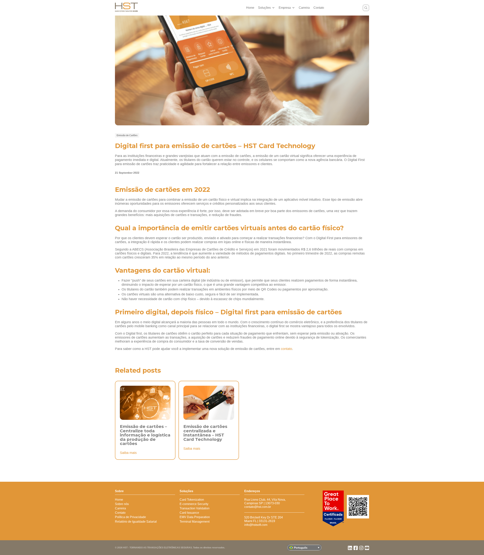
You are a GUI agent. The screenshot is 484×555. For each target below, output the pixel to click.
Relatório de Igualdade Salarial (136, 521)
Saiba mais (128, 453)
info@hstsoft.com (255, 524)
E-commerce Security (194, 504)
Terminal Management (194, 521)
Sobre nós (122, 504)
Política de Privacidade (130, 517)
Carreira (304, 7)
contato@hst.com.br (257, 506)
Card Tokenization (192, 499)
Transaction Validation (194, 508)
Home (250, 7)
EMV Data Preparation (195, 517)
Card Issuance (189, 512)
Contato (318, 7)
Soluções (264, 7)
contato (286, 349)
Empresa (285, 7)
